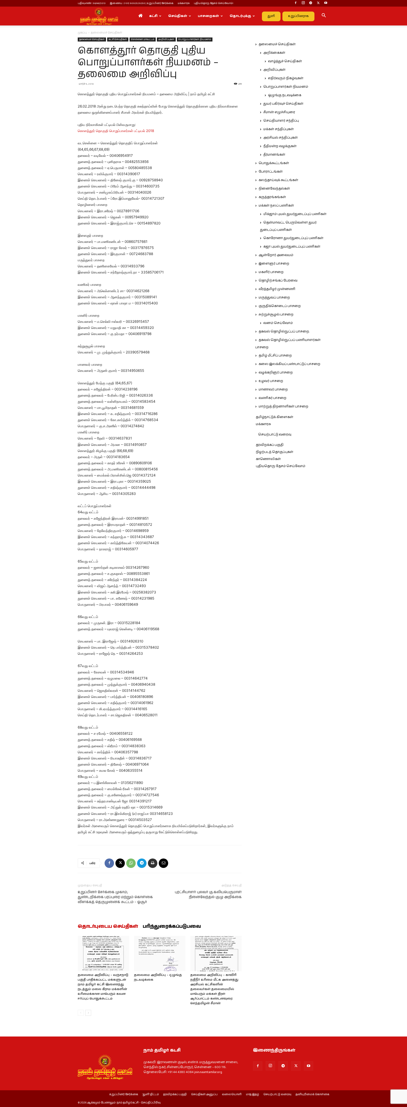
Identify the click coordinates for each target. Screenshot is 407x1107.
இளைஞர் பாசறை (274, 263)
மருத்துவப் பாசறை (274, 297)
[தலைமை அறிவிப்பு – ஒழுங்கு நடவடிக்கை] (159, 953)
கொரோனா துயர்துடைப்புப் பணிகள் (293, 238)
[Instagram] (303, 3)
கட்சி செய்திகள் (118, 39)
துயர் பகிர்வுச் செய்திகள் (283, 103)
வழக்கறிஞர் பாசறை (276, 372)
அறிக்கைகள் (274, 52)
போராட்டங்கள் (271, 171)
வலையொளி (232, 1094)
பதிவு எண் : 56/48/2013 (92, 3)
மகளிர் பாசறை (271, 272)
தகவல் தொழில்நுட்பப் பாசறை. (284, 331)
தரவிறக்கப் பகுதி (270, 445)
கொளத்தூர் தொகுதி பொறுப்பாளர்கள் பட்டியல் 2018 (116, 131)
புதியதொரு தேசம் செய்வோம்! (213, 3)
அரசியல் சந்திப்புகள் (280, 137)
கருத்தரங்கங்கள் (272, 197)
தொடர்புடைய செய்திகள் (108, 927)
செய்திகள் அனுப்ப (204, 1094)
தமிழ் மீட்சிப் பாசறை (275, 355)
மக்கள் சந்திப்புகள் (278, 129)
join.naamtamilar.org (208, 1072)
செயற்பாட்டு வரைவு (274, 434)
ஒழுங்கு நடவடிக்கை (284, 95)
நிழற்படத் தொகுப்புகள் (274, 452)
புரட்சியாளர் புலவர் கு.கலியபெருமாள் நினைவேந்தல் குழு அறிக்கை (208, 895)
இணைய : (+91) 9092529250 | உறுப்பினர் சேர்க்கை (141, 3)
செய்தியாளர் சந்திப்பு (281, 120)
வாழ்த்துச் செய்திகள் (285, 61)
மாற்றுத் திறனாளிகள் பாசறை (283, 406)
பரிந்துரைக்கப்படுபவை (172, 927)
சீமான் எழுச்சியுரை (279, 112)
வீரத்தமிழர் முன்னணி (277, 289)
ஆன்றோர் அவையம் (276, 255)
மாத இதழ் (252, 1094)
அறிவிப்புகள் (166, 39)
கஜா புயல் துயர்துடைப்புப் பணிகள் (291, 246)
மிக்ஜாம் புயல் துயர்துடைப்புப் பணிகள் (294, 214)
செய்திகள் (177, 16)
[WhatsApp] (131, 863)
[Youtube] (325, 3)
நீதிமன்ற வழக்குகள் (280, 146)
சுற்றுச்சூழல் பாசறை (276, 314)
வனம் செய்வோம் (278, 323)
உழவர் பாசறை (271, 381)
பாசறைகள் (208, 16)
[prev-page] (81, 1013)
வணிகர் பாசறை (272, 398)
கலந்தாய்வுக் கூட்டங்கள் (278, 180)
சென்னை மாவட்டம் (142, 39)
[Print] (152, 863)
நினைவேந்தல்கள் (274, 188)
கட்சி (153, 16)
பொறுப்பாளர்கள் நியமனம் (194, 39)
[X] (318, 3)
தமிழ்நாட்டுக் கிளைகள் (274, 417)
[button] (323, 16)
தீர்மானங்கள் (274, 154)
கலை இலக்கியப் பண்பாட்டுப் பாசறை (289, 364)
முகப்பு (82, 32)
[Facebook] (295, 3)
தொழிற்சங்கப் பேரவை (278, 280)
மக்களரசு (184, 3)
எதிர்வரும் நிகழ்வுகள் (285, 78)
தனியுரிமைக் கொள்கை (312, 1094)
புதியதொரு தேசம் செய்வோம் (280, 466)
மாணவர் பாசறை (273, 389)
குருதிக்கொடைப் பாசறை (280, 306)
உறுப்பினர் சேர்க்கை (123, 1094)
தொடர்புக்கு (240, 16)
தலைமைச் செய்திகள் (92, 39)
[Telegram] (310, 3)
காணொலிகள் (268, 459)
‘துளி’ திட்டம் (150, 1094)
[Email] (163, 863)
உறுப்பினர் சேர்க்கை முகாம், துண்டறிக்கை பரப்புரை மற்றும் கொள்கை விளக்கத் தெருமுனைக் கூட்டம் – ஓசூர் (115, 897)
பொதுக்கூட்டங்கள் (274, 163)
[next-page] (88, 1013)
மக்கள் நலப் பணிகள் (276, 205)
